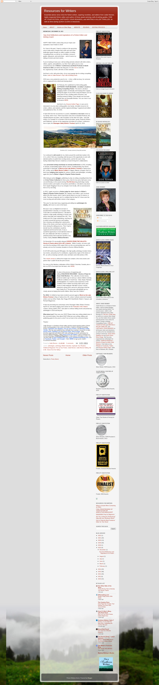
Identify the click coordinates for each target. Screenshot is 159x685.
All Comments (102, 221)
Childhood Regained (49, 347)
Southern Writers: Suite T (106, 620)
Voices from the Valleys (54, 349)
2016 (99, 545)
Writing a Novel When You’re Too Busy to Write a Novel (105, 640)
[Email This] (80, 343)
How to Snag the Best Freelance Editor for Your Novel (105, 521)
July (101, 559)
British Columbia (66, 346)
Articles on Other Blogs (64, 27)
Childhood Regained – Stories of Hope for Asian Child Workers (105, 342)
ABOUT (52, 27)
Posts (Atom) (55, 359)
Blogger (90, 678)
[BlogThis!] (82, 343)
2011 (99, 576)
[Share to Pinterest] (87, 343)
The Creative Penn (103, 602)
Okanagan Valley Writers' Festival (64, 123)
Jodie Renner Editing (82, 347)
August (102, 556)
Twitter (111, 346)
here (75, 67)
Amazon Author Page (72, 104)
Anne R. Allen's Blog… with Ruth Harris (105, 612)
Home (45, 27)
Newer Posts (48, 355)
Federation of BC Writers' (80, 306)
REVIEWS (86, 27)
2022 (99, 535)
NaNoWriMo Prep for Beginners (105, 514)
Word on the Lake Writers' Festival (70, 168)
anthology (58, 346)
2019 (99, 542)
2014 (99, 569)
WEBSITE (77, 27)
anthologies (51, 346)
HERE (66, 100)
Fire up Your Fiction (61, 347)
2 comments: (70, 343)
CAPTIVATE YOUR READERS (104, 328)
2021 (99, 538)
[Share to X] (83, 343)
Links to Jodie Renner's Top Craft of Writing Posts (62, 75)
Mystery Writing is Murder (106, 653)
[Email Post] (76, 343)
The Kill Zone (70, 182)
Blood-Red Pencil (103, 629)
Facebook (105, 346)
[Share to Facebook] (85, 343)
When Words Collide (61, 170)
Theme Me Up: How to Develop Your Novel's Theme (106, 589)
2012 (99, 574)
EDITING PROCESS (98, 27)
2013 (99, 571)
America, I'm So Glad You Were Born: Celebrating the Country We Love (105, 623)
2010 (99, 579)
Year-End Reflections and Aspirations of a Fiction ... (107, 552)
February (102, 566)
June (101, 561)
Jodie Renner (72, 347)
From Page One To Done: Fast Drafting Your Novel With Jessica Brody (106, 605)
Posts (100, 218)
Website (98, 346)
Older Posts (87, 355)
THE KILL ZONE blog (109, 314)
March (102, 563)
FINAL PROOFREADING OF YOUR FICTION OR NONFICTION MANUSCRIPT (104, 511)
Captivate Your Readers (79, 346)
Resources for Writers (60, 11)
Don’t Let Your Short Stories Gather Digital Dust (105, 615)
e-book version (50, 258)
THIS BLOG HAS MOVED (105, 648)
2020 (99, 540)
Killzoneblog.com (103, 595)
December (103, 549)
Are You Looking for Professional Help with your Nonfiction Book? (105, 517)
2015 (99, 547)
